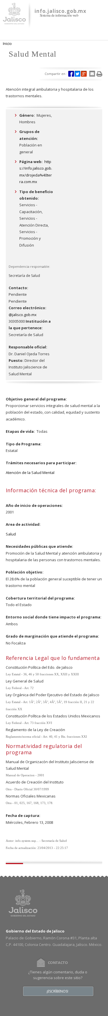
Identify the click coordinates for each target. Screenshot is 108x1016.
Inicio (7, 43)
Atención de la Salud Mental (30, 472)
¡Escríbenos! (57, 991)
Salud (11, 534)
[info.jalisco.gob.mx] (14, 20)
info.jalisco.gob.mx (60, 11)
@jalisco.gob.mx (23, 314)
